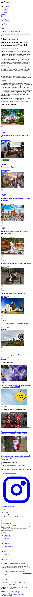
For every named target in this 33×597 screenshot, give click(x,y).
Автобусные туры (8, 543)
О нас (5, 551)
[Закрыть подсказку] (1, 508)
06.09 (2, 140)
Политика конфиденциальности (9, 593)
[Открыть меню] (3, 2)
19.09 (8, 327)
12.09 (5, 327)
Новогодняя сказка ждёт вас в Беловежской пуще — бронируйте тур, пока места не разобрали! (15, 457)
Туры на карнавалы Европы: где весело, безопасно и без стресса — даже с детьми (14, 432)
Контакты (6, 554)
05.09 (2, 236)
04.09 (2, 170)
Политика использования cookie (16, 594)
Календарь (6, 7)
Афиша (5, 12)
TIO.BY (4, 591)
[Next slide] (4, 108)
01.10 (8, 296)
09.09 (5, 266)
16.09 (8, 266)
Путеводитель (7, 535)
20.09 (8, 140)
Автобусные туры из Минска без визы (13, 409)
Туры (5, 5)
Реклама (6, 560)
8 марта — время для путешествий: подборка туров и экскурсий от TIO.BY (16, 386)
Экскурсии (6, 6)
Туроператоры (7, 536)
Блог (5, 9)
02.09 (2, 266)
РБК (9, 68)
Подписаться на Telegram (9, 473)
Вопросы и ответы (8, 559)
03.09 (2, 296)
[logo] (11, 2)
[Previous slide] (2, 108)
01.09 (2, 357)
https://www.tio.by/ (27, 573)
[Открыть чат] (1, 519)
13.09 (5, 140)
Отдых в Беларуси (8, 546)
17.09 (5, 296)
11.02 (2, 203)
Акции (5, 10)
